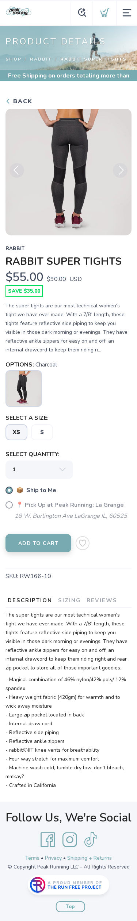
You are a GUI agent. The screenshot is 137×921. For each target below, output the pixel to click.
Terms (32, 858)
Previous (16, 170)
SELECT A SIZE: (27, 418)
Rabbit (41, 59)
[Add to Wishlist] (83, 543)
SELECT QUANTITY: (32, 454)
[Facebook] (48, 840)
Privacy (53, 858)
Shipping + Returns (89, 858)
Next (120, 170)
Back (22, 101)
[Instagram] (70, 840)
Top (70, 906)
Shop (13, 59)
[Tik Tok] (90, 840)
